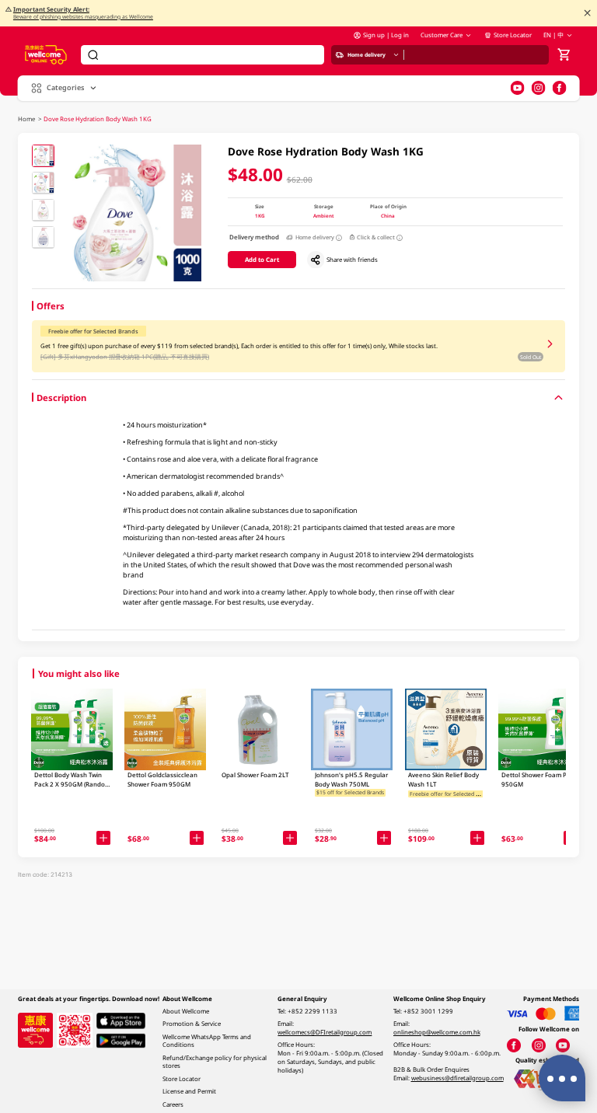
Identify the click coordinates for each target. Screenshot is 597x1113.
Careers (172, 1104)
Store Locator (512, 35)
